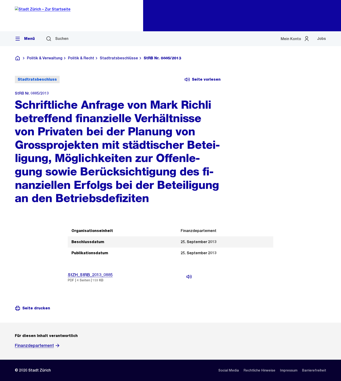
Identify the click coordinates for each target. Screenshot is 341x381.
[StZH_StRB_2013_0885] (189, 277)
